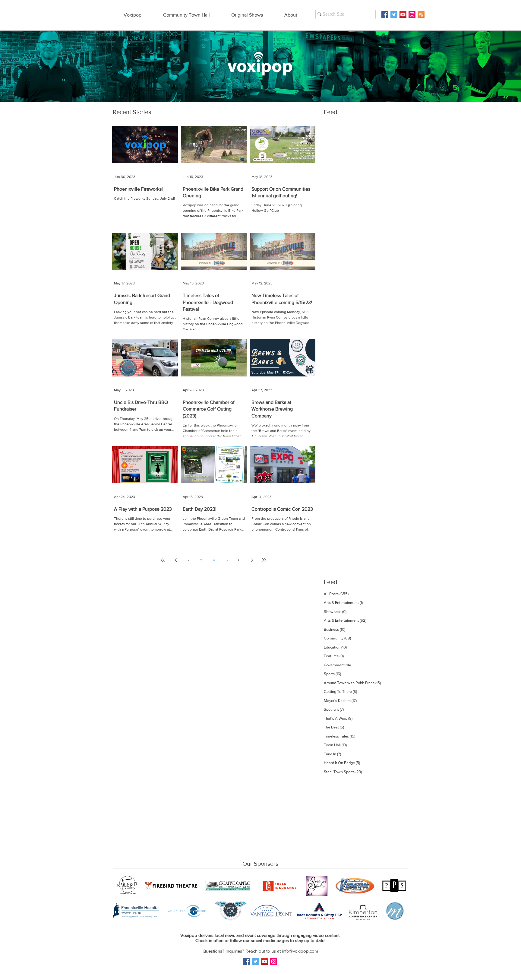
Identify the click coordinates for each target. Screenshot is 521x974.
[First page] (163, 560)
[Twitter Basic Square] (393, 14)
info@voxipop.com (300, 950)
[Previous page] (175, 560)
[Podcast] (421, 14)
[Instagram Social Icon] (412, 14)
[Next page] (251, 560)
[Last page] (264, 560)
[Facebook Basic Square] (384, 14)
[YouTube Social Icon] (402, 14)
